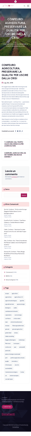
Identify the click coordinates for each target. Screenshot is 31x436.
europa (7, 325)
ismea (16, 332)
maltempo (22, 340)
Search (24, 195)
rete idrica (14, 361)
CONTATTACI (7, 406)
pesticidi (7, 350)
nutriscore (8, 347)
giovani (7, 329)
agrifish (22, 300)
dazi (6, 322)
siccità (17, 365)
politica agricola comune (17, 357)
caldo (15, 307)
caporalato (8, 315)
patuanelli (22, 347)
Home (14, 42)
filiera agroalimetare (18, 325)
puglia (7, 361)
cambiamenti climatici (11, 311)
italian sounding (9, 336)
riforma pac (8, 365)
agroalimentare (9, 304)
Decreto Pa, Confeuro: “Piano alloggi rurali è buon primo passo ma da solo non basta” (14, 253)
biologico (8, 307)
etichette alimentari (16, 322)
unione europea (14, 375)
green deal (8, 332)
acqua (7, 293)
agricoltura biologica (11, 300)
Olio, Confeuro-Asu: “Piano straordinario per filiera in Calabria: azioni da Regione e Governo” (15, 242)
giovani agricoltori (17, 329)
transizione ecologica (11, 372)
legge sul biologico (10, 340)
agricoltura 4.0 (18, 297)
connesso (14, 176)
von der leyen (9, 379)
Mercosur (8, 343)
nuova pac (16, 343)
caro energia (18, 315)
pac (15, 347)
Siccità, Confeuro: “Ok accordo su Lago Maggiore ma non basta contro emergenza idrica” (15, 211)
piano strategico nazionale (12, 354)
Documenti (8, 414)
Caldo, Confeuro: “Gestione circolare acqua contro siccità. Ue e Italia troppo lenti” (15, 231)
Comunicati (9, 272)
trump (22, 372)
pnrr (6, 357)
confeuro (8, 318)
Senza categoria (10, 279)
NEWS (7, 276)
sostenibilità (8, 368)
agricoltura (8, 297)
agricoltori (15, 293)
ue (6, 375)
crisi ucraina (17, 318)
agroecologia (21, 304)
